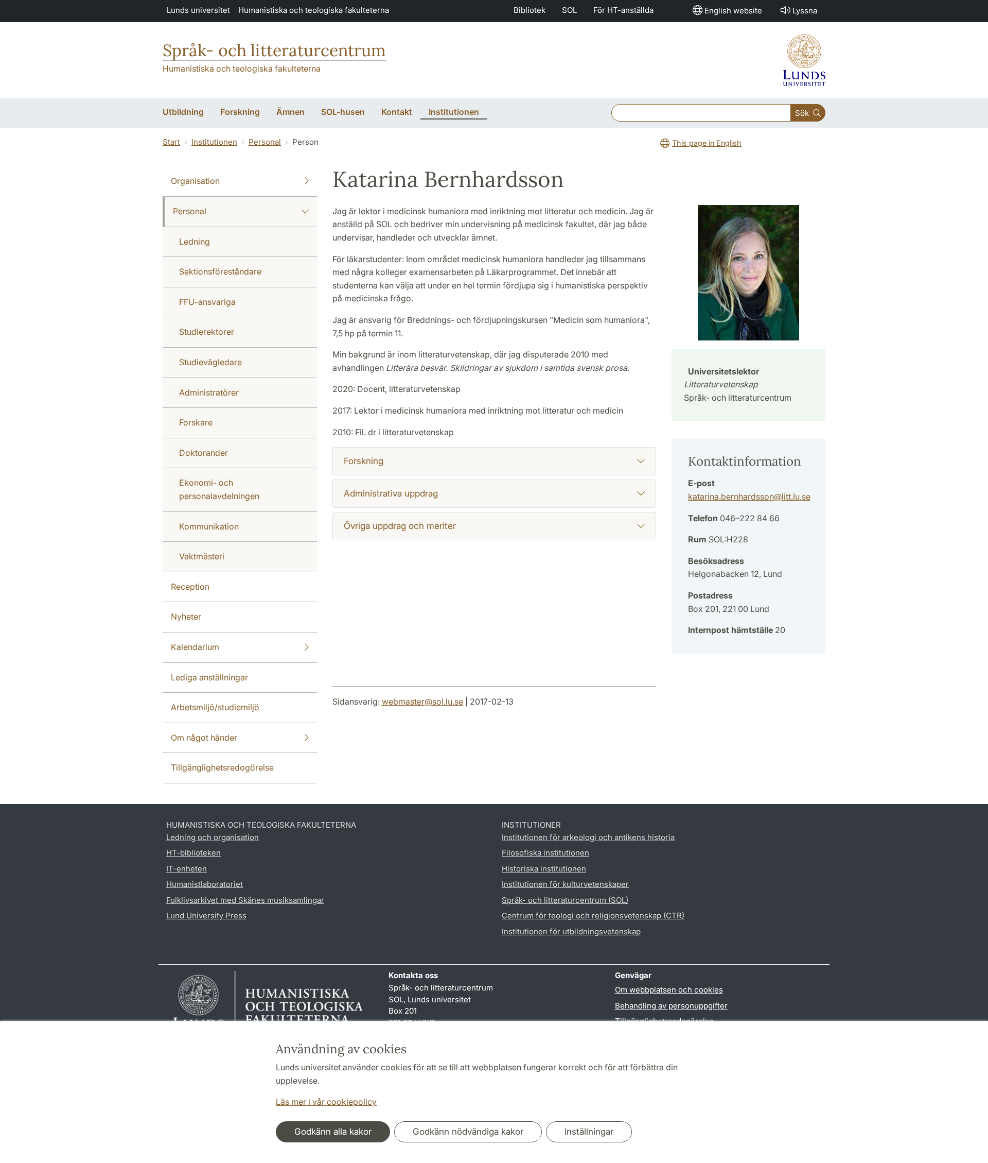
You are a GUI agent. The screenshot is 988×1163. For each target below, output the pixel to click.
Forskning (363, 461)
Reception (190, 587)
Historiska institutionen (544, 869)
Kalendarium (195, 647)
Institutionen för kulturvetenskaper (565, 884)
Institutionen (214, 142)
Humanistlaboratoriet (204, 884)
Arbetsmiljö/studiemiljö (215, 707)
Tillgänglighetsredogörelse (222, 767)
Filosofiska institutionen (545, 853)
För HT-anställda (623, 10)
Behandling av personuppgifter (671, 1006)
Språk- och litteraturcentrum (274, 50)
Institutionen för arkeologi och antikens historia (588, 837)
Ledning (194, 241)
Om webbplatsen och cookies (669, 990)
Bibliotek (529, 10)
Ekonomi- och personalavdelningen (219, 489)
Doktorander (203, 453)
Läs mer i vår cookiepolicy (326, 1102)
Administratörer (209, 392)
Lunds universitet (198, 10)
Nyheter (186, 616)
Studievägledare (210, 362)
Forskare (196, 422)
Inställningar (588, 1131)
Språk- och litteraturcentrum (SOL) (565, 900)
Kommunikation (209, 526)
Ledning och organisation (212, 837)
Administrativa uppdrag (391, 493)
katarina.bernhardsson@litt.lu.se (749, 496)
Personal (265, 142)
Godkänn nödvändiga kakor (468, 1131)
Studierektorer (206, 332)
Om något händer (204, 737)
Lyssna (804, 10)
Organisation (195, 181)
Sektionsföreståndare (220, 271)
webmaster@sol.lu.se (422, 701)
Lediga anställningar (209, 677)
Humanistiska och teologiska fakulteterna (313, 10)
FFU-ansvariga (207, 302)
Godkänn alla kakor (333, 1131)
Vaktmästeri (201, 556)
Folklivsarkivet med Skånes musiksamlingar (245, 900)
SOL (569, 10)
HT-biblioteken (193, 853)
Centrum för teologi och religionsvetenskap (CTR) (593, 915)
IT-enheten (186, 869)
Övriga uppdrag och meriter (400, 526)
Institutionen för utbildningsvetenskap (571, 931)
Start (171, 142)
